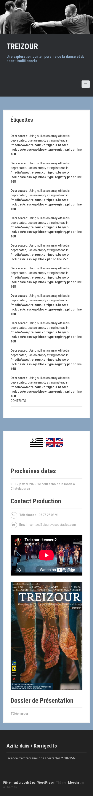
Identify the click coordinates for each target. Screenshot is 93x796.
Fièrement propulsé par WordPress (28, 782)
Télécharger (19, 713)
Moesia (73, 782)
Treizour (22, 46)
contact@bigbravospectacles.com (52, 524)
